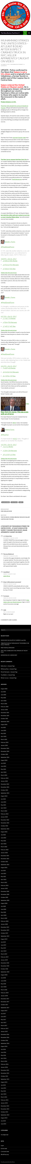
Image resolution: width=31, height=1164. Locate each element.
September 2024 (5, 757)
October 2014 (4, 1112)
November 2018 (5, 966)
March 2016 (4, 1061)
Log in (2, 1145)
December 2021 (5, 855)
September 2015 (5, 1079)
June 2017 (3, 1016)
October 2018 (4, 969)
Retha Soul (3, 666)
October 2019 (4, 933)
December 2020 (5, 891)
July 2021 (3, 870)
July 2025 (3, 727)
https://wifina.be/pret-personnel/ (12, 582)
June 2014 (3, 1124)
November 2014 (5, 1109)
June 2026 (3, 694)
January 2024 (4, 781)
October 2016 (4, 1040)
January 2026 (4, 709)
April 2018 (3, 986)
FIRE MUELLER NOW (6, 510)
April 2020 (3, 915)
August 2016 (4, 1046)
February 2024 (4, 778)
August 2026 (4, 688)
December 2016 (5, 1034)
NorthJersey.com (17, 179)
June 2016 (3, 1052)
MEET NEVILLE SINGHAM (7, 647)
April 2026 (3, 700)
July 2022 (3, 834)
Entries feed (4, 1148)
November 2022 (5, 823)
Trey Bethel (4, 675)
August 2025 (4, 724)
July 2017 (3, 1013)
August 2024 (4, 760)
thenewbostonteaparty (16, 64)
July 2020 (3, 906)
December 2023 (5, 784)
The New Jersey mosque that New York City (14, 159)
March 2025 (4, 739)
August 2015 (4, 1082)
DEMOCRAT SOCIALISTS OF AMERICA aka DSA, (13, 640)
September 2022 (5, 828)
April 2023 (3, 808)
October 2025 (4, 718)
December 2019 (5, 927)
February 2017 (4, 1028)
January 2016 (4, 1067)
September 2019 (5, 936)
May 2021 (3, 876)
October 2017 (4, 1004)
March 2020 (4, 918)
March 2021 (4, 882)
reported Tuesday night (19, 137)
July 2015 (3, 1085)
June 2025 (3, 730)
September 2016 (5, 1043)
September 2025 (5, 721)
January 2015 (4, 1103)
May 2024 (3, 769)
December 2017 (5, 998)
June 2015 (3, 1088)
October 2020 (4, 897)
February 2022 (4, 849)
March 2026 (4, 703)
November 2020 (5, 894)
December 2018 (5, 963)
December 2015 (5, 1070)
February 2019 (4, 957)
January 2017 (4, 1031)
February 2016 (4, 1064)
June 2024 (3, 766)
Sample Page (11, 666)
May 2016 (3, 1055)
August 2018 (4, 975)
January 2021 (4, 888)
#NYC (14, 423)
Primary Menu (29, 33)
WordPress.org (5, 1154)
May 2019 (3, 948)
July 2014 (3, 1121)
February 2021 (4, 885)
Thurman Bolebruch (8, 554)
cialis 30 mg (6, 576)
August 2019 (4, 939)
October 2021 (4, 861)
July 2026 (3, 691)
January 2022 (4, 852)
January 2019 (4, 960)
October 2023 (4, 790)
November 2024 (5, 751)
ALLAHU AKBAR (5, 502)
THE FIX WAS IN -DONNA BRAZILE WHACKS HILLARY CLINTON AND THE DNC (15, 517)
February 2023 (4, 814)
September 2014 (5, 1115)
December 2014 (5, 1106)
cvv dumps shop (7, 536)
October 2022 (4, 825)
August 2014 (4, 1118)
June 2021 (3, 873)
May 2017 (3, 1019)
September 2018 (5, 972)
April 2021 (3, 879)
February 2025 (4, 742)
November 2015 (5, 1073)
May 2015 (3, 1091)
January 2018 (4, 995)
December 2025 (5, 712)
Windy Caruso (4, 678)
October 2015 (4, 1076)
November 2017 (5, 1001)
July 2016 (3, 1049)
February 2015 (4, 1100)
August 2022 (4, 831)
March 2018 (4, 989)
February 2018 (4, 992)
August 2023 (4, 796)
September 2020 (5, 900)
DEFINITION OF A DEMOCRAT (9, 655)
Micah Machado (5, 672)
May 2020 (3, 912)
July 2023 (3, 799)
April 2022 (3, 843)
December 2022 (5, 820)
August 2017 (4, 1010)
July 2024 (3, 763)
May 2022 (3, 840)
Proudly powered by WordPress (8, 1162)
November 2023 (5, 787)
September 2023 (5, 793)
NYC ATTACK (14, 502)
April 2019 (3, 951)
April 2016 (3, 1058)
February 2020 (4, 921)
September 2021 (5, 864)
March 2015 (4, 1097)
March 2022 (4, 846)
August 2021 (4, 867)
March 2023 (4, 811)
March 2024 (4, 775)
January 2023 (4, 817)
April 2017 (3, 1022)
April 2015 (3, 1094)
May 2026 (3, 697)
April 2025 (3, 736)
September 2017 (5, 1007)
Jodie (4, 610)
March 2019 (4, 954)
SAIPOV (21, 502)
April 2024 (3, 772)
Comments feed (5, 1151)
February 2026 (4, 706)
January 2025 (4, 745)
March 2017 (4, 1025)
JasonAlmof (6, 572)
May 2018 (3, 983)
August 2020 (4, 903)
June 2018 (3, 980)
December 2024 (5, 748)
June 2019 (3, 945)
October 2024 (4, 754)
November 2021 (5, 858)
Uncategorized (4, 1134)
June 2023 (3, 802)
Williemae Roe (4, 669)
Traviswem (6, 596)
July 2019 (3, 942)
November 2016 (5, 1037)
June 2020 (3, 909)
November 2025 (5, 715)
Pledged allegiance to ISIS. (8, 102)
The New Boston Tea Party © (10, 33)
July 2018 (3, 977)
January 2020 (4, 924)
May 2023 (3, 805)
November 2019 (5, 930)
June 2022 (3, 837)
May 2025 (3, 733)
